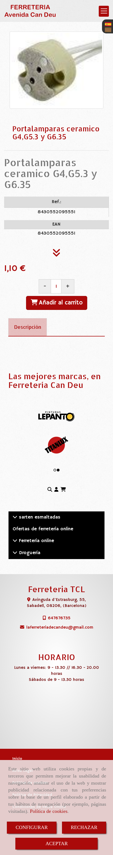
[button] (56, 490)
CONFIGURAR (32, 827)
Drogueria (28, 553)
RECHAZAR (84, 827)
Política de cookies (48, 811)
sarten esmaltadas (38, 517)
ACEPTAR (57, 843)
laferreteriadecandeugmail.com (59, 627)
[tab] (27, 327)
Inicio (17, 758)
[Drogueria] (15, 553)
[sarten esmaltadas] (15, 517)
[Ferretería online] (15, 541)
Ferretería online (35, 541)
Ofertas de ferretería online (43, 529)
